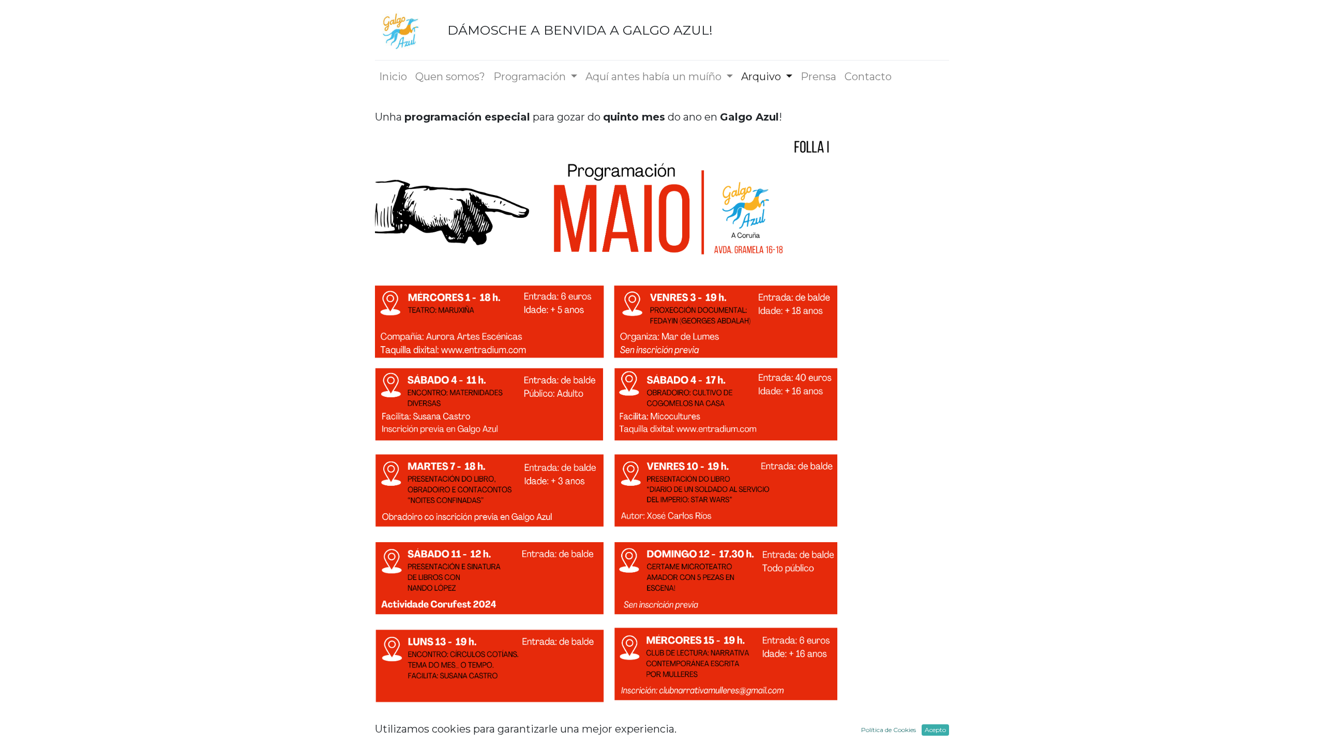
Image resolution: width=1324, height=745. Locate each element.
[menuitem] (393, 76)
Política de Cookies (888, 730)
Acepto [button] (935, 730)
